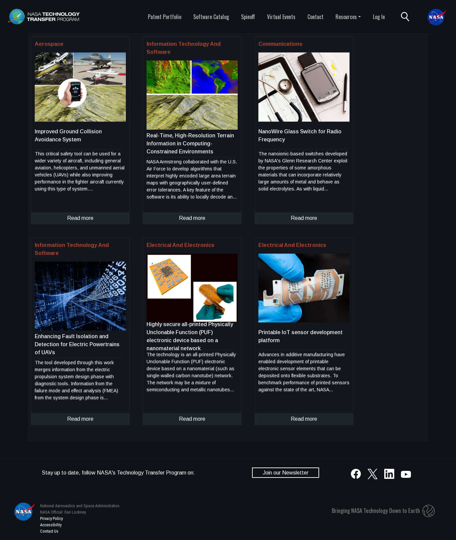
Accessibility (50, 524)
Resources (346, 17)
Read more (80, 218)
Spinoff (248, 17)
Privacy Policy (51, 518)
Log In (379, 17)
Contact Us (49, 531)
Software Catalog (211, 17)
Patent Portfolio (164, 17)
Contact (315, 17)
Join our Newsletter (285, 473)
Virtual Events (281, 17)
